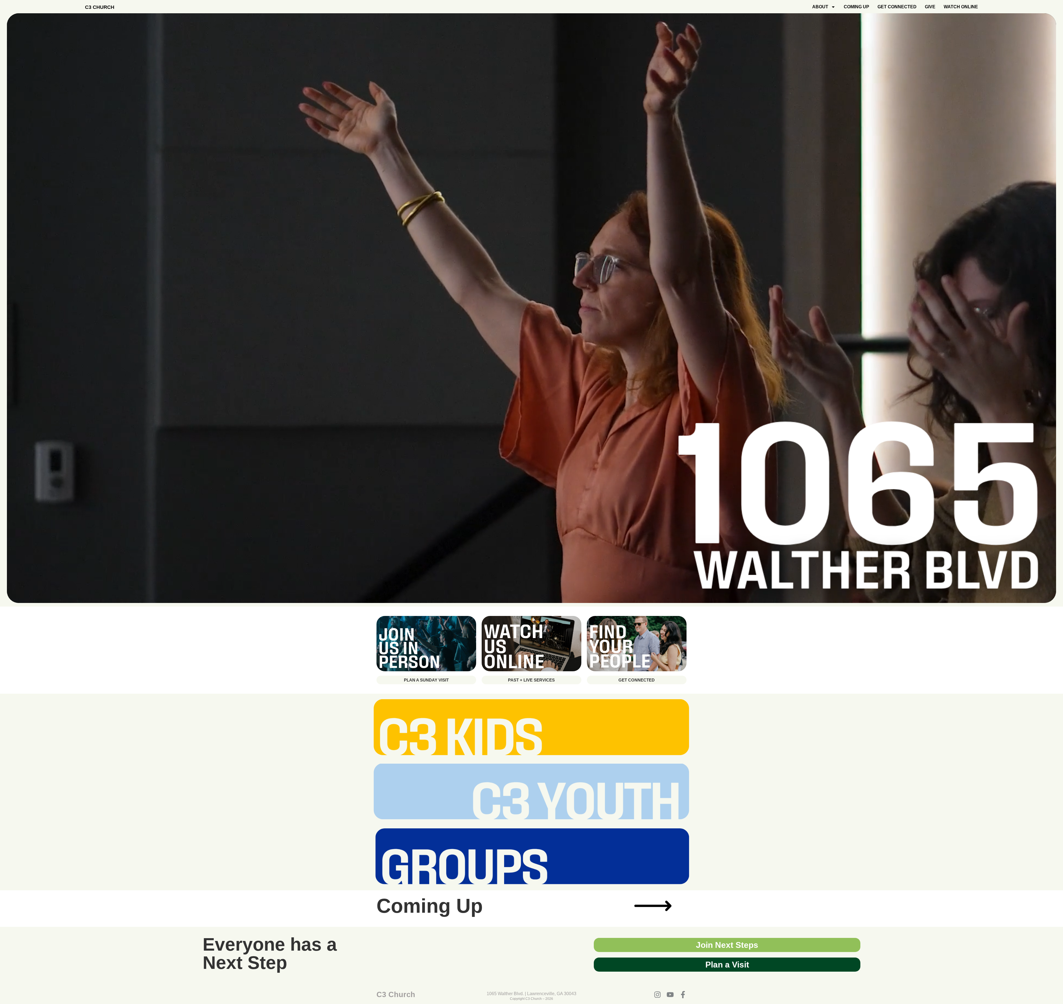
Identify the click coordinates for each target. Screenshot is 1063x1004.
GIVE (930, 6)
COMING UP (856, 6)
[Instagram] (657, 994)
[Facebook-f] (683, 994)
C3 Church (99, 7)
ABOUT (820, 6)
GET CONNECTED (897, 6)
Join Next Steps (727, 945)
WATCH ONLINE (961, 6)
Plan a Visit (727, 964)
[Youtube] (670, 994)
